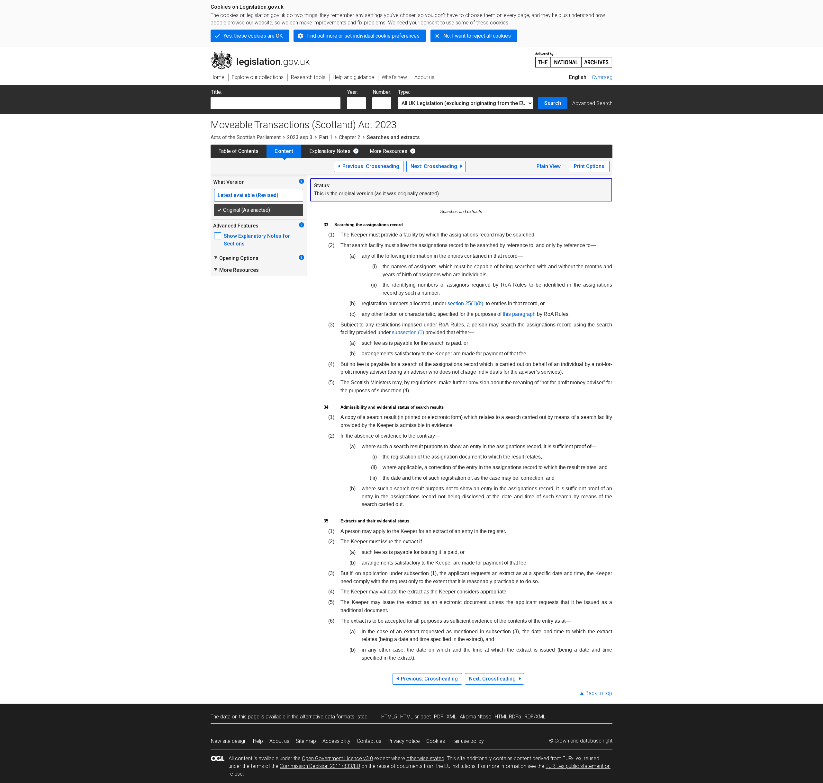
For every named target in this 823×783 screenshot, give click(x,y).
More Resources (388, 151)
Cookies (435, 741)
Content (284, 151)
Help (258, 741)
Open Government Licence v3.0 (337, 758)
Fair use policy (467, 741)
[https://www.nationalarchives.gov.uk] (573, 57)
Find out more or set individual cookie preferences (363, 36)
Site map (306, 741)
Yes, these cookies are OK (253, 36)
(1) (474, 303)
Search (552, 103)
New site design (229, 741)
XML (452, 717)
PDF (438, 717)
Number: (382, 92)
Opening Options (235, 258)
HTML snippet (415, 717)
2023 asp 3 (299, 137)
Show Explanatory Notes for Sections (257, 240)
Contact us (369, 741)
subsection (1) (408, 332)
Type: (404, 92)
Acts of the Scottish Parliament (246, 137)
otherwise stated (425, 758)
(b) (480, 303)
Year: (352, 92)
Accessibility (336, 741)
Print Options (589, 166)
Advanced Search (592, 103)
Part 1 (325, 137)
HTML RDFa (508, 717)
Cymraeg (602, 77)
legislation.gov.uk (264, 54)
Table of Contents (238, 151)
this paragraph (519, 314)
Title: (216, 92)
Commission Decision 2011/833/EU (320, 766)
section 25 (459, 303)
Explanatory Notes (329, 151)
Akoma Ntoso (476, 717)
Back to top (598, 693)
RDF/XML (535, 717)
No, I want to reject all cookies (477, 36)
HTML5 (389, 717)
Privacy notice (404, 741)
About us (279, 741)
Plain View (549, 166)
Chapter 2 (349, 137)
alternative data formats (327, 717)
